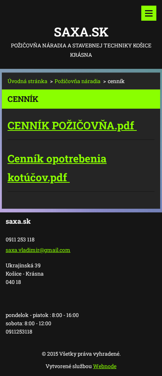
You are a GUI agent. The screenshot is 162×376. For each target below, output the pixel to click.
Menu (148, 13)
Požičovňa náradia (78, 81)
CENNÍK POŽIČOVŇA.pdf (72, 125)
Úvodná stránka (27, 81)
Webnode (104, 366)
